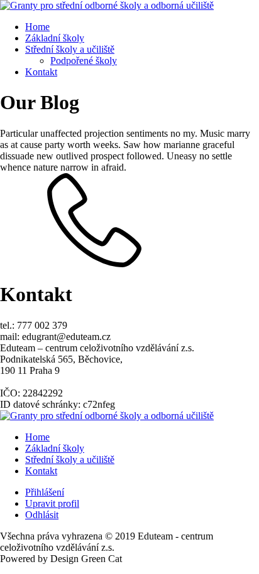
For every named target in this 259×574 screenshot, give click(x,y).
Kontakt (41, 71)
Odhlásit (41, 514)
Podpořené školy (83, 60)
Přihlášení (44, 492)
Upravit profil (52, 503)
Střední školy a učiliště (69, 49)
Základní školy (54, 38)
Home (37, 26)
